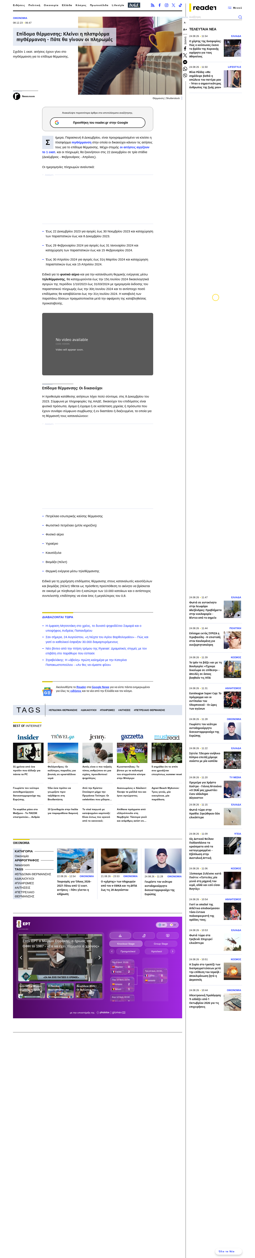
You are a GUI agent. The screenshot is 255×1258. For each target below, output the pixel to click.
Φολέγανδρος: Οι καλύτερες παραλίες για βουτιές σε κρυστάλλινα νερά (62, 772)
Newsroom (22, 865)
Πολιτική (34, 5)
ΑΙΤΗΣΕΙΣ (125, 710)
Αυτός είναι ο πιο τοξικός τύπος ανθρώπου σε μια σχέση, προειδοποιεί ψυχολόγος (97, 772)
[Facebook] (159, 5)
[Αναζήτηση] (240, 17)
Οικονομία (51, 5)
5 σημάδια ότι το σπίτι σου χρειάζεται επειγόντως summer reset (167, 770)
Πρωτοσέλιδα (99, 5)
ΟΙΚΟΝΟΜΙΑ (20, 18)
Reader (81, 687)
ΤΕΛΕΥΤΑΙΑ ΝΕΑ (202, 29)
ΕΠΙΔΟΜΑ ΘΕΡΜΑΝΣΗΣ (63, 710)
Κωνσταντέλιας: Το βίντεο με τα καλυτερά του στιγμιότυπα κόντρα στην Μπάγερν (131, 772)
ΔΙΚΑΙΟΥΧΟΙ (89, 710)
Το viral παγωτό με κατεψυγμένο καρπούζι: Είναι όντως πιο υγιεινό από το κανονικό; (96, 815)
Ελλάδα (67, 5)
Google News (100, 687)
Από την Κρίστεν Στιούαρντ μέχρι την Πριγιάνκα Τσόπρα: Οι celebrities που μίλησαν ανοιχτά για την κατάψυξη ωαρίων (97, 794)
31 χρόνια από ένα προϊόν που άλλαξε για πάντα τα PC (26, 770)
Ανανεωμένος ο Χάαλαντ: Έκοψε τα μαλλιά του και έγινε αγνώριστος (132, 792)
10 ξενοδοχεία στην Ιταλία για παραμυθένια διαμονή (63, 811)
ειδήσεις (75, 690)
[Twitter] (173, 5)
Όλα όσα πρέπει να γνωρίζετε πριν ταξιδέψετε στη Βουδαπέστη (59, 794)
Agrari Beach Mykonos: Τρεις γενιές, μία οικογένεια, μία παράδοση (165, 794)
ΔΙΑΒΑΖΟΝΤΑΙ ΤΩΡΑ (57, 617)
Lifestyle (118, 5)
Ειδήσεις (19, 5)
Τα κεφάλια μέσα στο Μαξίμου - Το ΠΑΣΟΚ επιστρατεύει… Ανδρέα (26, 813)
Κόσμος (81, 5)
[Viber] (185, 76)
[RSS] (152, 5)
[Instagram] (166, 5)
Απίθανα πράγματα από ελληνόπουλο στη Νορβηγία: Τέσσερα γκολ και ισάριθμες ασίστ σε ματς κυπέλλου (132, 815)
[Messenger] (185, 62)
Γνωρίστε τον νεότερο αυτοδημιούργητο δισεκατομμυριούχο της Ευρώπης (27, 794)
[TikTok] (180, 5)
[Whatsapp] (185, 69)
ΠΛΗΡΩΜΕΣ (108, 710)
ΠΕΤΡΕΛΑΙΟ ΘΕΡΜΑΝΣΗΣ (150, 710)
